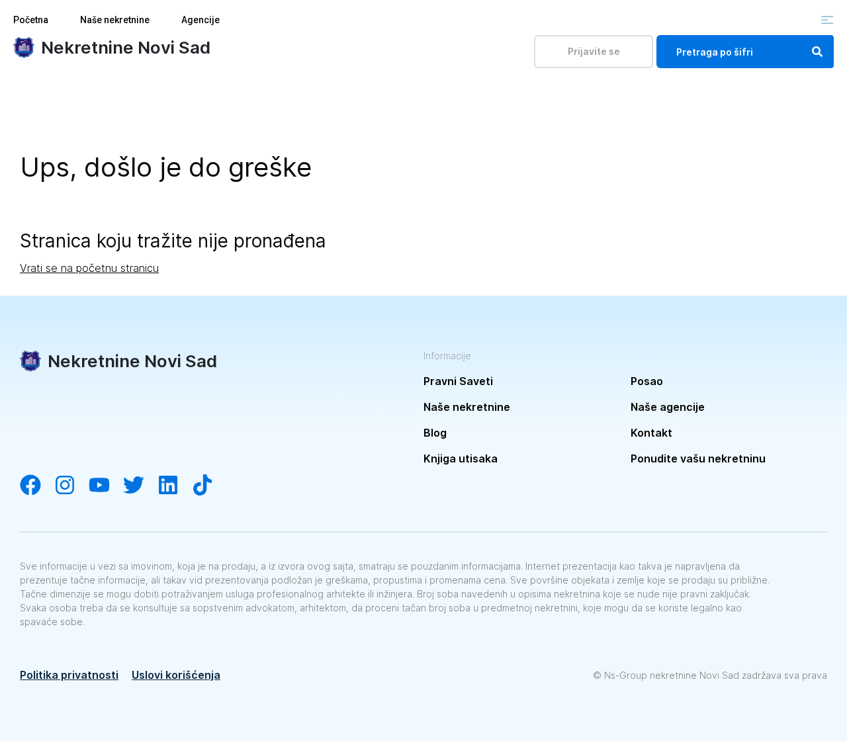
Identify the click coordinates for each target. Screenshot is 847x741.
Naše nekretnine (115, 20)
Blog (435, 432)
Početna (30, 20)
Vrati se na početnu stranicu (89, 268)
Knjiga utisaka (461, 458)
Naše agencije (668, 407)
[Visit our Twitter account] (140, 486)
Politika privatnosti (69, 674)
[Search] (817, 51)
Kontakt (651, 432)
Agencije (200, 20)
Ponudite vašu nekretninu (698, 458)
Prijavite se (594, 51)
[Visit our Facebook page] (37, 486)
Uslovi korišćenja (176, 674)
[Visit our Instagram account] (71, 486)
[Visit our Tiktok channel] (209, 486)
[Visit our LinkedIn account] (174, 486)
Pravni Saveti (458, 381)
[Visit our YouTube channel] (106, 486)
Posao (647, 381)
